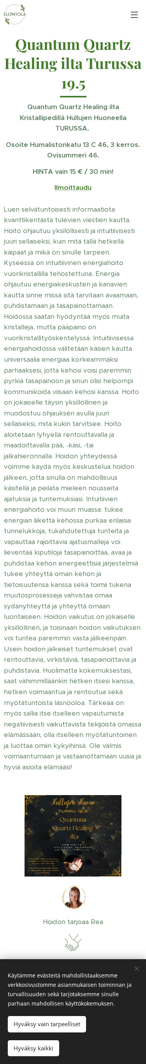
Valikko (134, 14)
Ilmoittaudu (73, 187)
